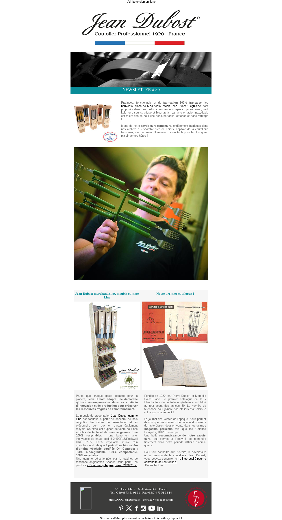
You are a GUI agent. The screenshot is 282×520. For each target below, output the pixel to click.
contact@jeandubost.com (158, 499)
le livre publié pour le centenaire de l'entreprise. (175, 460)
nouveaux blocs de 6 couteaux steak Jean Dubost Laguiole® (161, 106)
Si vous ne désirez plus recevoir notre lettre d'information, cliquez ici (141, 518)
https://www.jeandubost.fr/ (124, 499)
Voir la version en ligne (141, 1)
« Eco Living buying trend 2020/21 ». (112, 465)
